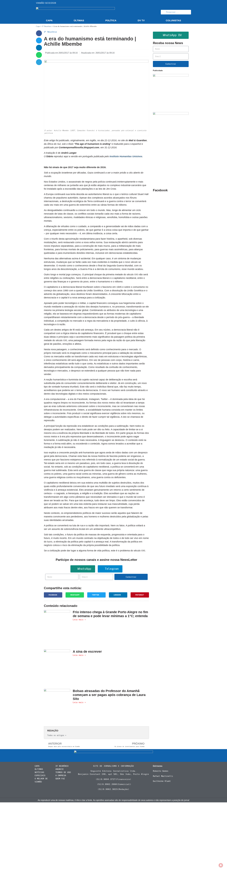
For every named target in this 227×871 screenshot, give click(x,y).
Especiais (40, 775)
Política (110, 20)
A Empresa (60, 775)
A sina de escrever (87, 651)
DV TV (141, 20)
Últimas (79, 20)
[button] (39, 33)
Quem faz (60, 778)
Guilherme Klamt (162, 781)
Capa (49, 20)
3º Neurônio (46, 26)
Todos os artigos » (56, 735)
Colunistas (173, 20)
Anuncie (59, 769)
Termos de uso (63, 772)
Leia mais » (79, 619)
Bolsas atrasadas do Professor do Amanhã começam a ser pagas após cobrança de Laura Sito (109, 695)
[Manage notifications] (221, 865)
